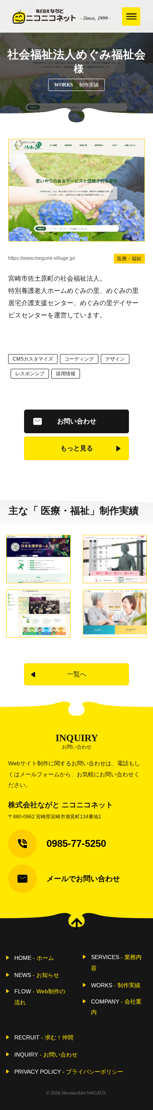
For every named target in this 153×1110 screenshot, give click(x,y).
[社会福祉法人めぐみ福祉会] (76, 190)
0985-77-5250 (76, 843)
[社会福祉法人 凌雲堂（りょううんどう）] (115, 613)
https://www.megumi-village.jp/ (41, 258)
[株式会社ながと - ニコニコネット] (62, 16)
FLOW (39, 996)
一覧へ (76, 674)
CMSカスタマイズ (33, 359)
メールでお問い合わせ (83, 879)
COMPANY (116, 1006)
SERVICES (116, 962)
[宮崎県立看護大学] (115, 559)
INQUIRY (46, 1054)
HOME (34, 958)
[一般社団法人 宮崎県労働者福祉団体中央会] (38, 613)
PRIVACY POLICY (68, 1071)
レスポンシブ (29, 374)
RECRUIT (43, 1037)
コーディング (79, 359)
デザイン (115, 359)
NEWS (36, 975)
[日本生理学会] (38, 559)
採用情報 (65, 374)
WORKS (115, 985)
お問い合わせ (76, 421)
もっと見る (76, 448)
